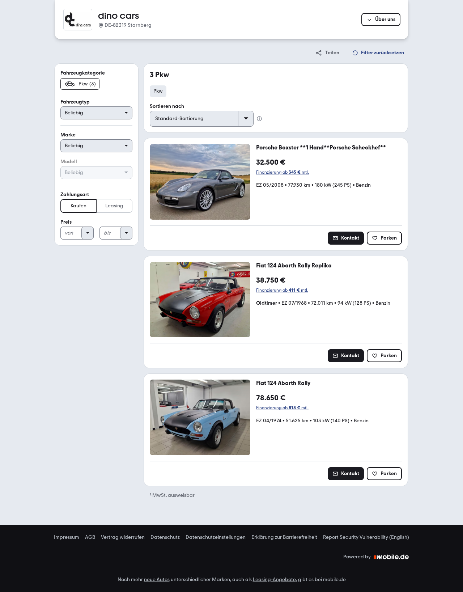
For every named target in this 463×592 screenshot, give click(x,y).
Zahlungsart (74, 194)
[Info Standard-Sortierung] (259, 119)
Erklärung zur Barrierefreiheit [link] (284, 537)
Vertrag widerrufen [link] (123, 537)
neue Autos (157, 579)
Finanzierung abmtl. (282, 172)
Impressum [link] (66, 537)
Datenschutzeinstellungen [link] (216, 537)
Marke (68, 135)
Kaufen (78, 206)
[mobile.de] (391, 557)
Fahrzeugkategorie (82, 73)
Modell (68, 161)
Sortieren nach (167, 106)
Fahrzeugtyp (75, 102)
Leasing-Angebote (274, 579)
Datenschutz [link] (165, 537)
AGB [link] (90, 537)
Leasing (114, 206)
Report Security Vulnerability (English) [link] (366, 537)
